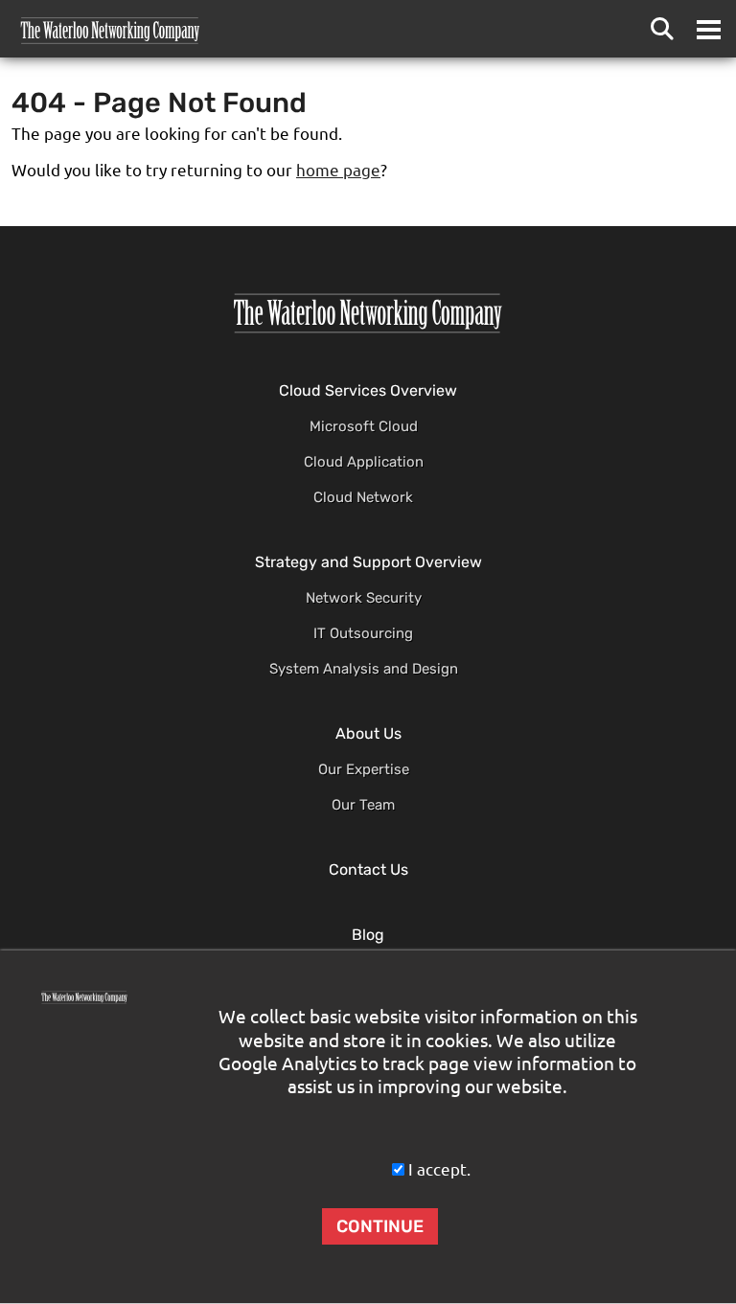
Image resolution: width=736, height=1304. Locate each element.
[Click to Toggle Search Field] (662, 28)
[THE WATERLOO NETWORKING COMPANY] (368, 313)
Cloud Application (364, 461)
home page (338, 170)
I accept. (439, 1169)
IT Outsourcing (363, 633)
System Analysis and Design (363, 668)
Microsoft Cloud (364, 426)
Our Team (363, 804)
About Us (368, 733)
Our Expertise (363, 769)
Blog (368, 935)
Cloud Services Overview (368, 390)
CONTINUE (380, 1226)
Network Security (364, 597)
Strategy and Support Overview (368, 562)
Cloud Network (363, 497)
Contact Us (368, 869)
